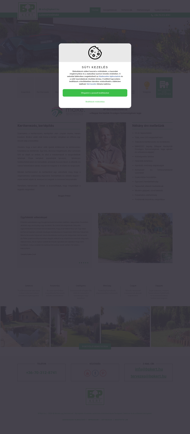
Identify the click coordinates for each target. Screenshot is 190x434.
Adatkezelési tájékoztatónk (109, 76)
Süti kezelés (91, 84)
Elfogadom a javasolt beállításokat (95, 93)
